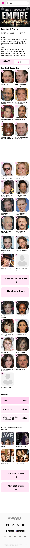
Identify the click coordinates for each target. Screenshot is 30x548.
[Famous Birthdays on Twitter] (17, 525)
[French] (15, 536)
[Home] (15, 518)
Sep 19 (3, 33)
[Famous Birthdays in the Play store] (20, 531)
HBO (21, 33)
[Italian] (20, 536)
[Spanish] (5, 536)
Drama (12, 33)
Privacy (18, 541)
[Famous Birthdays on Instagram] (7, 525)
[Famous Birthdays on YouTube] (22, 525)
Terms (24, 541)
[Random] (27, 8)
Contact (11, 541)
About (5, 541)
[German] (25, 536)
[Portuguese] (10, 536)
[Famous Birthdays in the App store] (10, 531)
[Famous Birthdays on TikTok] (12, 525)
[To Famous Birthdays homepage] (2, 3)
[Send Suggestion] (29, 68)
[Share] (2, 8)
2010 (6, 33)
